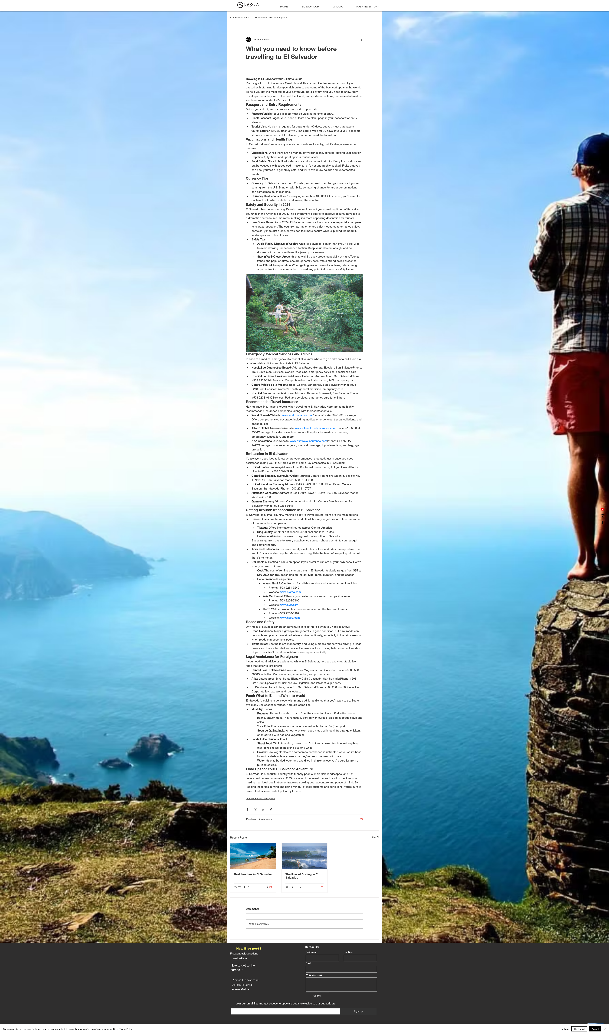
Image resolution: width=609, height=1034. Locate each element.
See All (375, 837)
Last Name (349, 952)
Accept (595, 1029)
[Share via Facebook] (247, 809)
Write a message (314, 975)
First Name (311, 952)
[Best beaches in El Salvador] (253, 856)
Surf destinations (239, 17)
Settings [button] (565, 1029)
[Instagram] (603, 516)
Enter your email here (241, 1006)
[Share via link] (270, 809)
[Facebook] (603, 522)
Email (308, 963)
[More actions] (361, 39)
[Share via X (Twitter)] (255, 809)
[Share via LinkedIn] (262, 809)
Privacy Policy (125, 1029)
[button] (240, 958)
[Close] (605, 1028)
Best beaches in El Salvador (253, 874)
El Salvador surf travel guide (271, 17)
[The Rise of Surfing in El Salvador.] (304, 856)
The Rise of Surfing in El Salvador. (301, 876)
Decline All (579, 1029)
